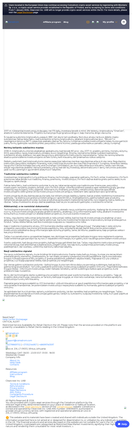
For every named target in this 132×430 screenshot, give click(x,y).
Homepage (21, 319)
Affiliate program (52, 22)
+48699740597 (46, 344)
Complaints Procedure (21, 394)
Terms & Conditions (20, 384)
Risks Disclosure (18, 390)
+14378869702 (13, 344)
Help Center (9, 319)
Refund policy (17, 386)
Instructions (16, 374)
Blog (66, 22)
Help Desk (15, 362)
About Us (14, 360)
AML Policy (15, 392)
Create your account (66, 312)
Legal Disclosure (25, 12)
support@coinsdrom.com (19, 340)
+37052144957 (29, 344)
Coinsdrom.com (65, 406)
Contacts (14, 364)
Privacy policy (17, 388)
